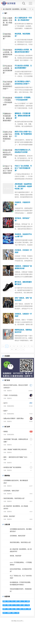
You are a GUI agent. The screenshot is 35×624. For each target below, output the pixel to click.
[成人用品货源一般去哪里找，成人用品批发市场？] (31, 506)
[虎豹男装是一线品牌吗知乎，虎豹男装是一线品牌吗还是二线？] (8, 188)
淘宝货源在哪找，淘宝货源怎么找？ (14, 498)
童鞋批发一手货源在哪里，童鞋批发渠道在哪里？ (22, 116)
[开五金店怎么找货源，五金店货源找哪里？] (8, 70)
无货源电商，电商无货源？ (12, 490)
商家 (28, 601)
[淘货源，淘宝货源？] (31, 516)
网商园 (6, 431)
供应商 (24, 609)
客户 (12, 605)
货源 (4, 601)
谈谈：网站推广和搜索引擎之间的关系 (15, 449)
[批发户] (31, 410)
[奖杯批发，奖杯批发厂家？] (8, 222)
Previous (30, 9)
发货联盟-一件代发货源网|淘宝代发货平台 (9, 3)
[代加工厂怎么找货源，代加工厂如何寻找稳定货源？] (8, 170)
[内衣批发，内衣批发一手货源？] (8, 254)
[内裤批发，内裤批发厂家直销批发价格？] (8, 270)
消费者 (9, 613)
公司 (4, 605)
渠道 (8, 605)
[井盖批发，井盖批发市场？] (8, 207)
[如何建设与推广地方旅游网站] (31, 467)
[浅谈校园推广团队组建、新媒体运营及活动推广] (31, 439)
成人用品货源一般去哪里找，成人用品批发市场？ (18, 9)
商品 (12, 609)
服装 (16, 609)
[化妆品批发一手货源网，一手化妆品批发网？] (8, 102)
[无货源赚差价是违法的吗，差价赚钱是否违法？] (31, 480)
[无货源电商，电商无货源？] (31, 490)
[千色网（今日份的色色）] (31, 395)
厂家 (24, 601)
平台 (12, 601)
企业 (4, 613)
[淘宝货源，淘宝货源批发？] (8, 38)
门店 (17, 613)
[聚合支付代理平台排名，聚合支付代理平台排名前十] (31, 385)
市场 (8, 601)
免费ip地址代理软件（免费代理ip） (14, 418)
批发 (20, 601)
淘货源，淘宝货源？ (10, 516)
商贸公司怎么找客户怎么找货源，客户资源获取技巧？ (23, 134)
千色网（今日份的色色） (11, 395)
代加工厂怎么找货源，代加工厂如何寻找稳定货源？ (23, 168)
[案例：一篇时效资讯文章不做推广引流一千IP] (31, 457)
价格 (20, 605)
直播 (24, 605)
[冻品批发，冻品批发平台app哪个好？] (8, 238)
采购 (29, 609)
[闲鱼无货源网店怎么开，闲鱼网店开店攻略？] (8, 154)
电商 (8, 609)
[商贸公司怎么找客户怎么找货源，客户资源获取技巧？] (8, 136)
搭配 (13, 613)
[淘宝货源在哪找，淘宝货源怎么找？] (31, 498)
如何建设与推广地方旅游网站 (12, 467)
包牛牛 (6, 403)
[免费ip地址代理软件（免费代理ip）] (31, 418)
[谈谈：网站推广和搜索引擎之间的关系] (31, 449)
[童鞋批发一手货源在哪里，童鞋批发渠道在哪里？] (8, 118)
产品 (28, 605)
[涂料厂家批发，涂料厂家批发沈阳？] (8, 302)
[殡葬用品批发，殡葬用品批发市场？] (8, 334)
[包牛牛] (31, 403)
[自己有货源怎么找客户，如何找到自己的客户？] (8, 86)
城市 (4, 609)
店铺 (20, 609)
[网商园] (31, 431)
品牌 (16, 601)
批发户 (6, 411)
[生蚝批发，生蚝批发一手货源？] (8, 318)
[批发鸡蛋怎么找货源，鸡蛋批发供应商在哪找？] (8, 54)
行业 (16, 605)
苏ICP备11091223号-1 (17, 621)
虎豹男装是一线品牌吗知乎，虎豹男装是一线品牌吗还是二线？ (23, 186)
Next (32, 9)
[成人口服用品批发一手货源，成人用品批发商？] (8, 22)
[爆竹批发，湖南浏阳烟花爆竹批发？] (8, 286)
